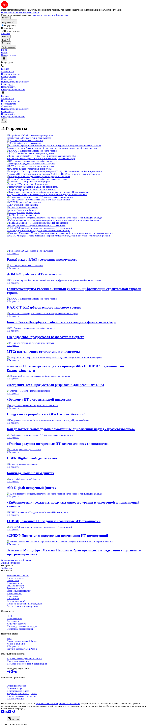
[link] (6, 43)
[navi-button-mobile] (4, 58)
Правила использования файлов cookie (50, 15)
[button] (4, 50)
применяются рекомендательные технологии (58, 703)
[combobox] (13, 718)
